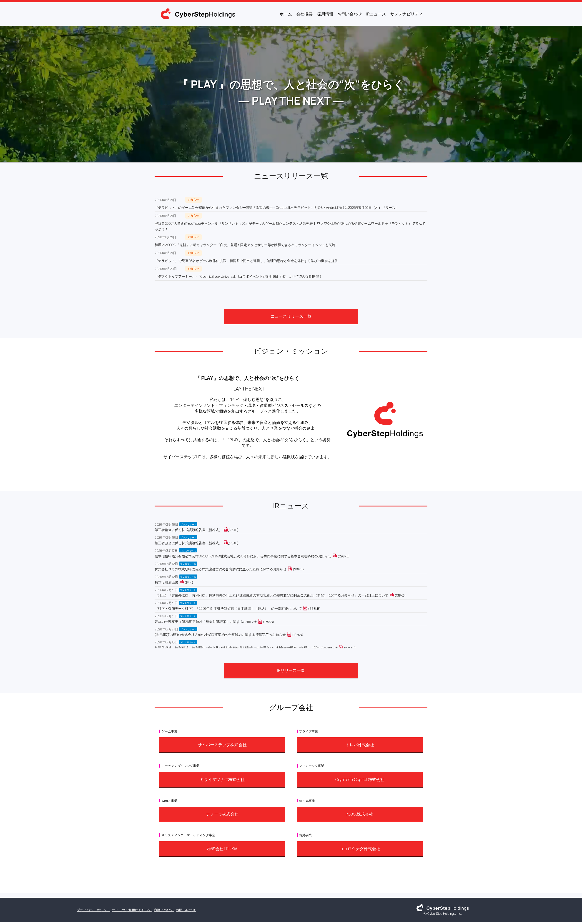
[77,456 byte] (228, 530)
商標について (164, 910)
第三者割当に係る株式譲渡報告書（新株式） (188, 529)
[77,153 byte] (228, 543)
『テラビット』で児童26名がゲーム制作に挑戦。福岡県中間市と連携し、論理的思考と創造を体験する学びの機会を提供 (246, 260)
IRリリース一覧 (291, 670)
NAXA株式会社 (359, 814)
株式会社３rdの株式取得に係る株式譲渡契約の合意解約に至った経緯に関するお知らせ (220, 569)
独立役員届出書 (166, 582)
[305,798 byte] (337, 556)
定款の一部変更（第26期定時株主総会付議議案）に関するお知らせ (206, 621)
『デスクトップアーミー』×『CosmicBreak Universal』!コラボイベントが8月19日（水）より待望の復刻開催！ (238, 276)
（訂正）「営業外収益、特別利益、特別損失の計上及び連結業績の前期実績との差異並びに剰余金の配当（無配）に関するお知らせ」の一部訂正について (271, 595)
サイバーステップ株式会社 (222, 744)
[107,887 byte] (291, 634)
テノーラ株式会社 (222, 814)
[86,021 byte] (184, 582)
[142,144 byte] (394, 595)
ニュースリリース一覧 (291, 316)
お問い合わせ (186, 910)
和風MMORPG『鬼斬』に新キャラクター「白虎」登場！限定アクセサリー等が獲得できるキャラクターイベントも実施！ (247, 244)
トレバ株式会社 (360, 744)
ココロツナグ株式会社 (359, 848)
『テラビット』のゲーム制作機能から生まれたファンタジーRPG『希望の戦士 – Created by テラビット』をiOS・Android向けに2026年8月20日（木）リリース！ (277, 207)
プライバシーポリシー (93, 910)
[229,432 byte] (343, 648)
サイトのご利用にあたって (132, 910)
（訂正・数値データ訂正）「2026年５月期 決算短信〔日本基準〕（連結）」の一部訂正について (228, 608)
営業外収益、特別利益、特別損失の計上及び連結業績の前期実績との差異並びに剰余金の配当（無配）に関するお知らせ (246, 647)
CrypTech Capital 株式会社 (359, 779)
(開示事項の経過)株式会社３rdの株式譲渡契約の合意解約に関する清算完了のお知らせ (220, 634)
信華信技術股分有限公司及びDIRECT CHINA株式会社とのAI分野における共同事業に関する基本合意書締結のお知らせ (243, 556)
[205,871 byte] (292, 569)
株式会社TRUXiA (222, 848)
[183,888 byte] (262, 622)
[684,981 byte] (307, 608)
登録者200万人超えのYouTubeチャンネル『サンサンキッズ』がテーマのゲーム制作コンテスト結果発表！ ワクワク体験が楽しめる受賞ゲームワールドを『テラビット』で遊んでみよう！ (290, 226)
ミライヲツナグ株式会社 (222, 779)
